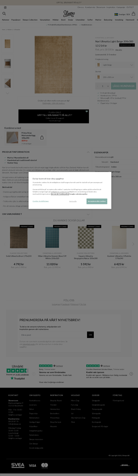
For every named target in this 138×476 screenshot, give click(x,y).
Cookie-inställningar (41, 201)
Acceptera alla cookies (97, 201)
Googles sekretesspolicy (78, 194)
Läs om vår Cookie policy (60, 194)
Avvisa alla (73, 201)
